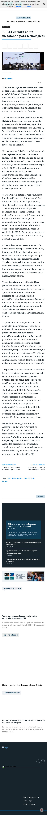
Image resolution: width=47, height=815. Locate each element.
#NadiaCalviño (17, 478)
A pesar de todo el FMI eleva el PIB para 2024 (36, 468)
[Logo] (23, 751)
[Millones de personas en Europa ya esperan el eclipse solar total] (23, 513)
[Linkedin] (20, 46)
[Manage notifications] (41, 810)
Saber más (18, 6)
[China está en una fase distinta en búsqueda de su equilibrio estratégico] (23, 708)
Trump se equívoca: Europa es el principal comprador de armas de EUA (19, 617)
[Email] (25, 46)
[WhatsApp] (15, 46)
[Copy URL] (36, 46)
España (5, 481)
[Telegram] (31, 46)
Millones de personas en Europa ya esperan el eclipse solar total (22, 525)
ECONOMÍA (6, 27)
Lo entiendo (29, 6)
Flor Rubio (12, 529)
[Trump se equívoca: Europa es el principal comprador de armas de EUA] (23, 603)
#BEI (9, 478)
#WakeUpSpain (29, 478)
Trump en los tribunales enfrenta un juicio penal (11, 468)
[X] (10, 46)
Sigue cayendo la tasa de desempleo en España (22, 685)
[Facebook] (4, 46)
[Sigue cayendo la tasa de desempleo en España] (23, 661)
